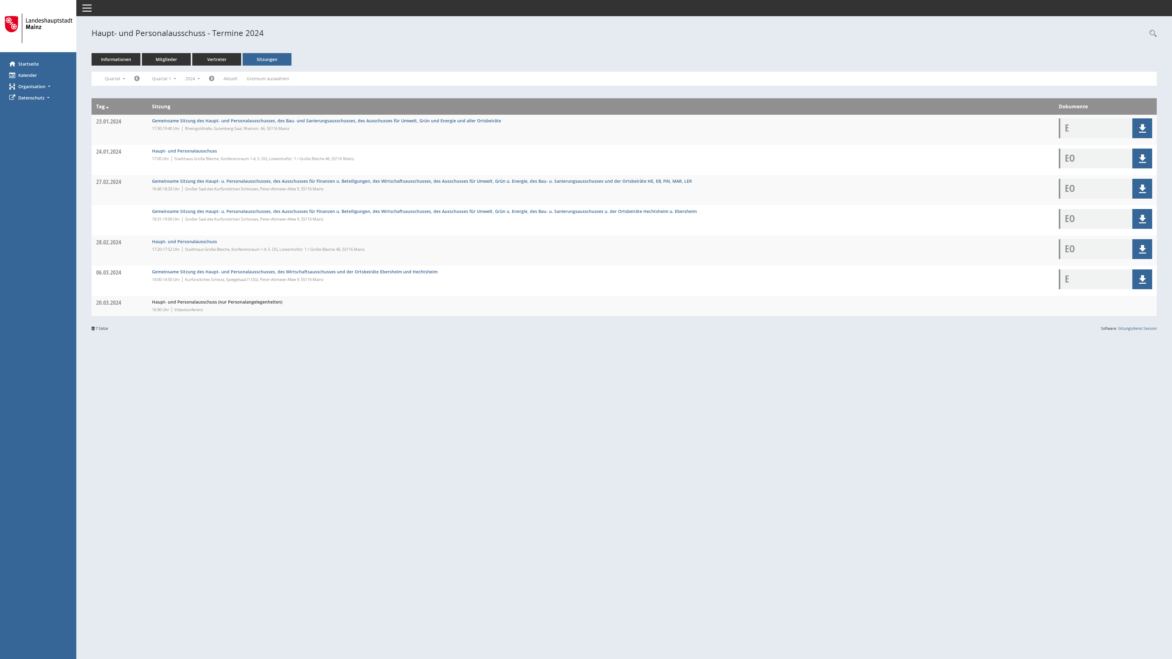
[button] (38, 86)
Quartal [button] (113, 78)
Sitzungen (267, 59)
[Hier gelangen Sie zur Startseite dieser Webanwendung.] (38, 28)
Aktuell (230, 78)
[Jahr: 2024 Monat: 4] (211, 78)
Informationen (116, 59)
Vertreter (216, 59)
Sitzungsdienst (1137, 328)
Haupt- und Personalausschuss (184, 151)
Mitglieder (166, 59)
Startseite (28, 64)
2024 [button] (190, 78)
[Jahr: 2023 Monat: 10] (137, 78)
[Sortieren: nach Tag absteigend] (107, 106)
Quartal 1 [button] (162, 78)
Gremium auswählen (268, 78)
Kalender (27, 75)
